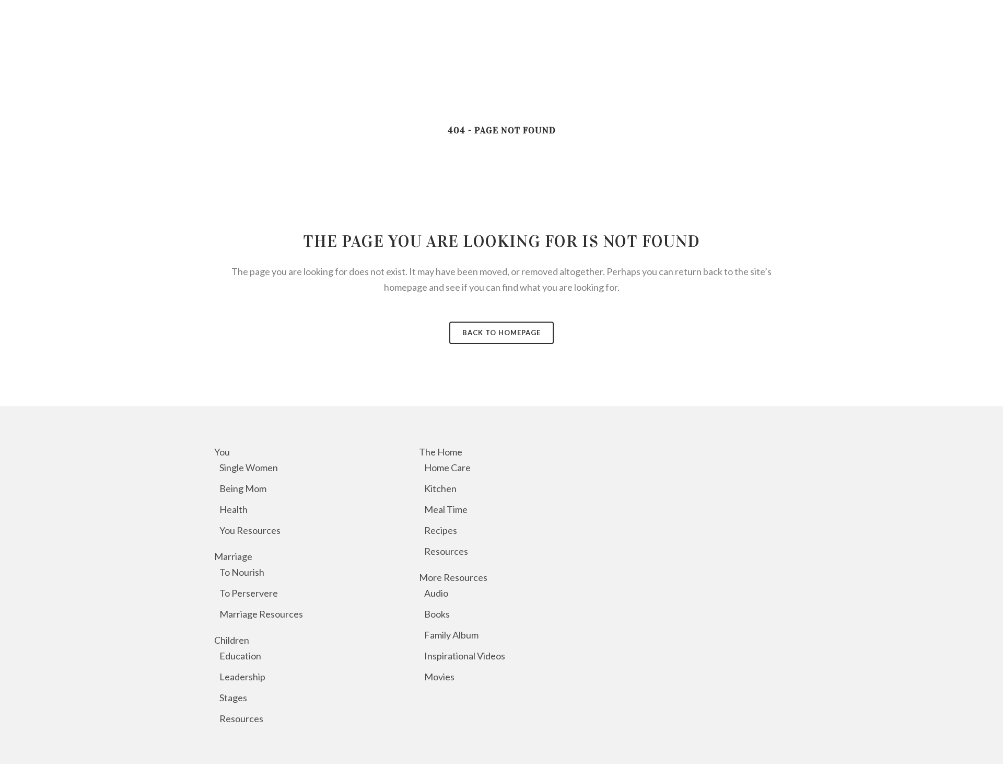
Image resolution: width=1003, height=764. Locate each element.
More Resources (453, 577)
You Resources (250, 530)
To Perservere (248, 593)
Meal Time (446, 509)
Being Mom (242, 488)
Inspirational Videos (464, 656)
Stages (233, 697)
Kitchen (440, 488)
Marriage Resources (261, 614)
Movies (439, 676)
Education (240, 656)
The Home (440, 452)
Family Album (451, 635)
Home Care (447, 467)
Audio (436, 593)
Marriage (233, 556)
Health (233, 509)
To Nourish (241, 572)
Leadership (242, 676)
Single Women (248, 467)
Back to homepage (501, 332)
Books (437, 614)
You (222, 452)
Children (231, 640)
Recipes (440, 530)
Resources (241, 718)
